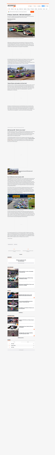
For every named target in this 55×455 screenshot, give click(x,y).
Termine (44, 8)
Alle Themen (15, 244)
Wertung (28, 8)
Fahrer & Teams (40, 8)
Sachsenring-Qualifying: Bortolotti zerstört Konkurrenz (28, 251)
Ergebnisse (25, 8)
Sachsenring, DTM (10, 244)
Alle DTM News (21, 312)
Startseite (20, 254)
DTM (9, 8)
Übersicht (12, 8)
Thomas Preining (13, 345)
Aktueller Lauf (21, 8)
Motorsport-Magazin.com (12, 6)
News (17, 8)
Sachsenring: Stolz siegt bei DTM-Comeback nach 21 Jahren (14, 251)
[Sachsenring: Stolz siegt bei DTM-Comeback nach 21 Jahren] (21, 171)
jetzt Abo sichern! (10, 139)
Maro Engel (12, 343)
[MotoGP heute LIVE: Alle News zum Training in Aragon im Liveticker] (21, 320)
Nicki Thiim (12, 347)
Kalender (36, 8)
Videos (15, 8)
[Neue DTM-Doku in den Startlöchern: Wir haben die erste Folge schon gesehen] (21, 308)
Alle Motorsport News (21, 337)
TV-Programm (32, 8)
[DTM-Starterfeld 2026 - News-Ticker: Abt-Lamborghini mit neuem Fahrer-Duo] (21, 272)
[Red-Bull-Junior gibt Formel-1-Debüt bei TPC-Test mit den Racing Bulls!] (21, 327)
